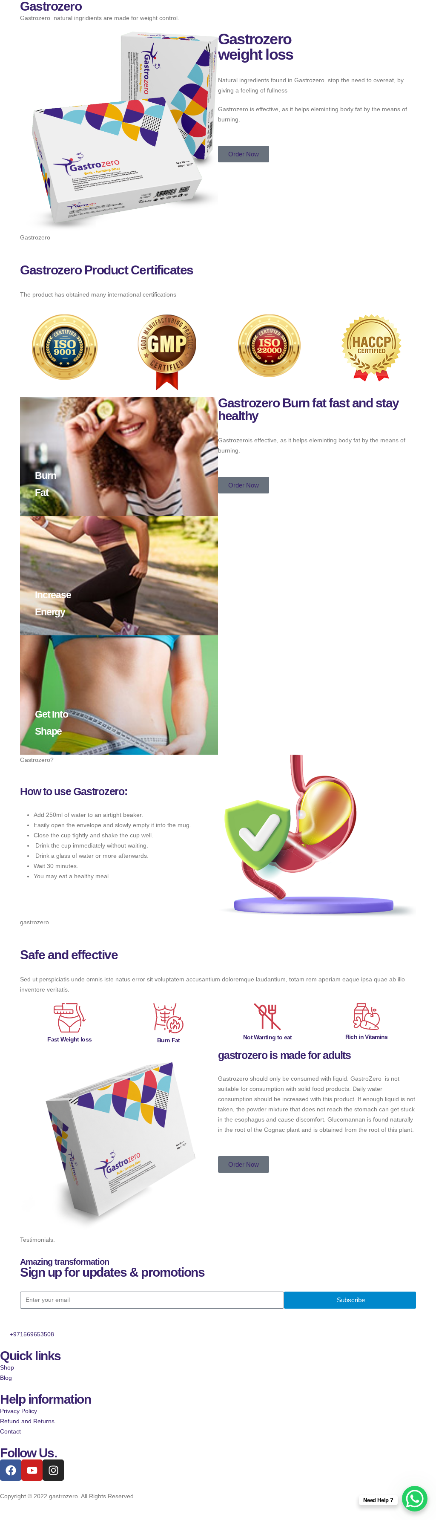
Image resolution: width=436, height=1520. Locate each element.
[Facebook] (10, 1470)
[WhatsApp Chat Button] (414, 1498)
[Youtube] (32, 1470)
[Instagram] (53, 1470)
